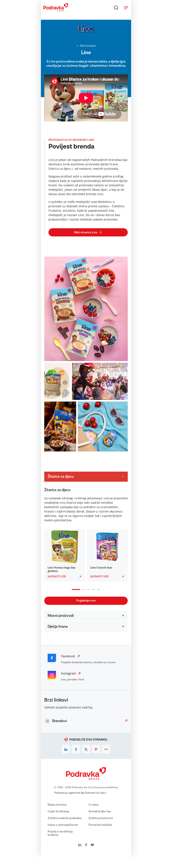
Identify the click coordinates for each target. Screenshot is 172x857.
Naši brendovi (88, 45)
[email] (106, 749)
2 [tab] (82, 590)
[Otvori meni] (126, 7)
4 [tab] (93, 590)
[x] (86, 749)
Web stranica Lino (86, 232)
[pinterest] (96, 749)
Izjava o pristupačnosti (63, 824)
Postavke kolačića (100, 824)
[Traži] (116, 7)
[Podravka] (55, 10)
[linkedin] (66, 749)
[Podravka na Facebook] (86, 845)
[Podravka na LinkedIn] (79, 845)
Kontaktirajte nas (100, 811)
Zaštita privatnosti (101, 818)
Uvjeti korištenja (58, 811)
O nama (94, 804)
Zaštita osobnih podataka (65, 818)
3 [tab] (88, 590)
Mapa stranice (57, 804)
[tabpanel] (64, 555)
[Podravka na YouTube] (92, 845)
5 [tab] (98, 590)
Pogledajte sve (86, 600)
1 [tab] (72, 590)
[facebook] (76, 749)
